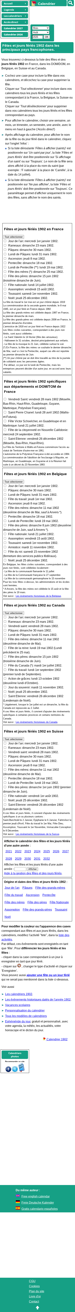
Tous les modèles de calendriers (26, 1016)
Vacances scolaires (17, 1005)
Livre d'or (35, 1296)
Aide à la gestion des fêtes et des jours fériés (33, 873)
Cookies (34, 1286)
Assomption (12, 909)
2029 (18, 858)
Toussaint (61, 909)
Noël (8, 916)
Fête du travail (14, 895)
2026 (56, 851)
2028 (8, 858)
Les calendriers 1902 (18, 994)
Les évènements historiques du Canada (36, 722)
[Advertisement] (51, 15)
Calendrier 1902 (57, 1039)
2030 (27, 858)
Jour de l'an (12, 887)
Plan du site (36, 1291)
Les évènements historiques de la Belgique (38, 596)
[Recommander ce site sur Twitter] (15, 1071)
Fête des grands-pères (37, 909)
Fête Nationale (59, 902)
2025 (46, 851)
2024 (37, 851)
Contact (34, 1301)
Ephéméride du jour (17, 1021)
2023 (27, 851)
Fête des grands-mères (50, 887)
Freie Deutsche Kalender (37, 1202)
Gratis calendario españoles (39, 1208)
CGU (32, 1281)
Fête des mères (15, 902)
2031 (37, 858)
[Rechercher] (70, 3)
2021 (8, 851)
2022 (18, 851)
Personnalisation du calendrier (25, 1010)
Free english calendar (35, 1196)
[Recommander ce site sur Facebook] (8, 1071)
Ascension (33, 895)
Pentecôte (49, 895)
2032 (46, 858)
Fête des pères (37, 902)
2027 (65, 851)
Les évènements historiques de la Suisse (37, 834)
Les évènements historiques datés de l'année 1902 (38, 999)
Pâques (27, 887)
